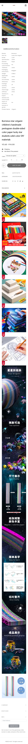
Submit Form (14, 726)
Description (5, 188)
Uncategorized (17, 176)
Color (3, 156)
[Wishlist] (4, 165)
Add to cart (16, 165)
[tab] (14, 188)
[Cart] (26, 5)
